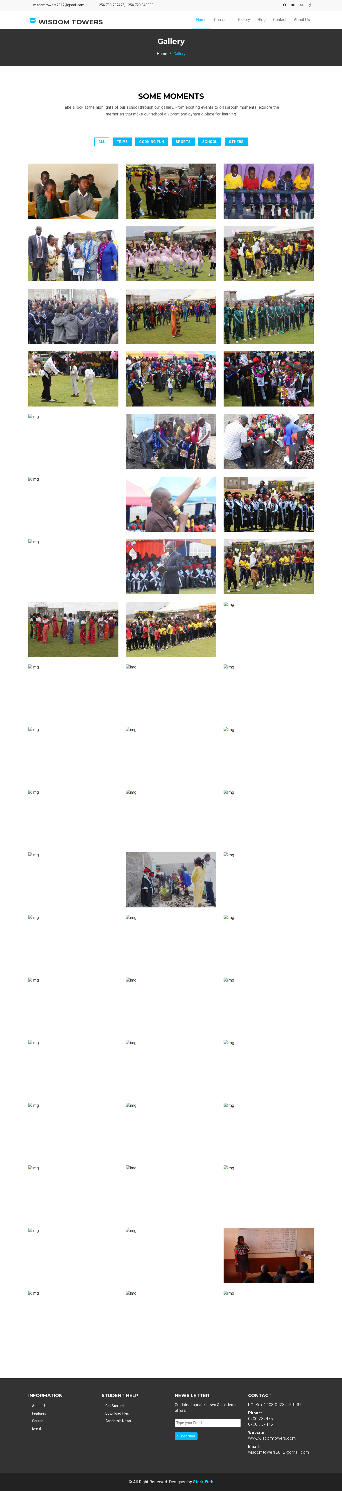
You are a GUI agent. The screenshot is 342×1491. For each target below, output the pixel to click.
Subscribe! (186, 1436)
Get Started (114, 1406)
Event (36, 1428)
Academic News (118, 1421)
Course (221, 19)
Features (39, 1413)
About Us (302, 19)
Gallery (244, 19)
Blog (262, 19)
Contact (279, 19)
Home (201, 19)
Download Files (117, 1413)
